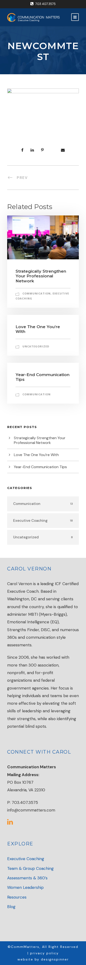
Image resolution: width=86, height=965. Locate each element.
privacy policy (44, 953)
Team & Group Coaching (30, 868)
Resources (17, 897)
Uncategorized (35, 346)
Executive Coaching (25, 858)
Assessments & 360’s (27, 878)
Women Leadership (25, 887)
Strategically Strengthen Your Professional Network (41, 276)
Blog (11, 906)
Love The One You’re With (36, 454)
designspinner (55, 959)
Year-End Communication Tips (40, 466)
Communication (36, 293)
